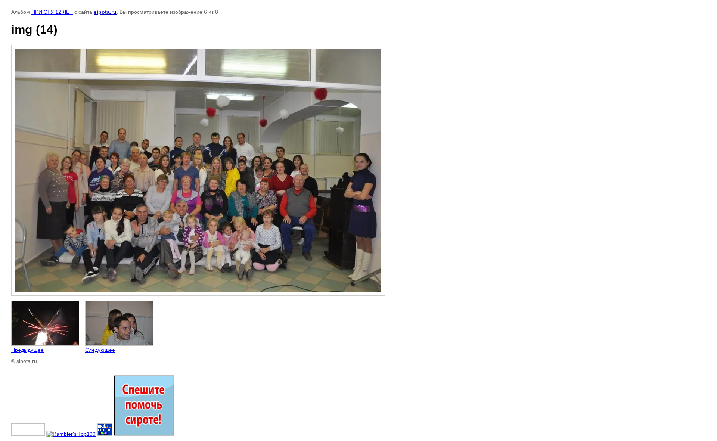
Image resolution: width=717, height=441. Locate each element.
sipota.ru (105, 12)
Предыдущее (27, 350)
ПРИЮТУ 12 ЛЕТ (52, 12)
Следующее (100, 350)
